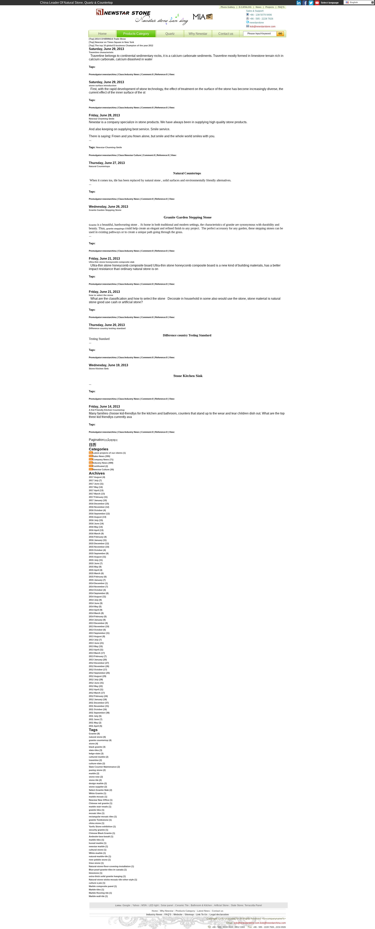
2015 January (97, 580)
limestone (95, 873)
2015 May (95, 567)
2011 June (95, 719)
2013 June (96, 643)
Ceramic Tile (182, 905)
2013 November (99, 626)
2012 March (97, 693)
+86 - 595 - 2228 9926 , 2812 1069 (228, 927)
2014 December (98, 583)
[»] (116, 440)
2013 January (98, 659)
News (258, 7)
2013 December (98, 623)
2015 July (96, 560)
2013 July (95, 640)
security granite (98, 830)
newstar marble (98, 846)
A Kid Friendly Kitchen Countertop (107, 410)
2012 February (98, 696)
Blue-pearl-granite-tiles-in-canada (108, 869)
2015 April (95, 570)
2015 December (99, 543)
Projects (269, 7)
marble (94, 773)
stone (93, 743)
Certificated (100, 466)
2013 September (99, 633)
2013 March (97, 653)
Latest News (203, 911)
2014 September (99, 593)
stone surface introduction (102, 85)
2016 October (97, 510)
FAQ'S (281, 7)
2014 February (98, 616)
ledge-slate (96, 753)
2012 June (96, 683)
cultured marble (98, 757)
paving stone (97, 770)
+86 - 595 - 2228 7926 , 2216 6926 (269, 927)
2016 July (96, 520)
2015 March (96, 573)
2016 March (96, 533)
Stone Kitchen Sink (99, 368)
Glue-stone (96, 863)
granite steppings (115, 228)
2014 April (95, 610)
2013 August (97, 636)
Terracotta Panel (253, 905)
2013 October (97, 630)
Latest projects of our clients (109, 453)
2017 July (95, 480)
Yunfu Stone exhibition (102, 826)
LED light (154, 905)
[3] (113, 440)
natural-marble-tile (100, 856)
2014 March (96, 613)
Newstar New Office (100, 800)
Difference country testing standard (107, 328)
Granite (92, 225)
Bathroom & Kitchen (201, 905)
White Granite (97, 793)
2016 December (99, 503)
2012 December (99, 663)
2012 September (99, 673)
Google (126, 905)
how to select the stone (101, 295)
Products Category (136, 33)
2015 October (97, 550)
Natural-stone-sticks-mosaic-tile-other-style (113, 879)
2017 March (97, 494)
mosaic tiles (96, 813)
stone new (96, 777)
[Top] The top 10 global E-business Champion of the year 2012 (121, 45)
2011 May (95, 722)
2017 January (98, 500)
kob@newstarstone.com (262, 26)
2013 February (98, 656)
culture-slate (97, 763)
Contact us (225, 33)
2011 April (95, 726)
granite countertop (100, 740)
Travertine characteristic (101, 52)
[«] (106, 440)
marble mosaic (98, 796)
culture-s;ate (97, 883)
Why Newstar (198, 33)
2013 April (96, 649)
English (353, 2)
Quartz (170, 33)
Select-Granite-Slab (100, 790)
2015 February (98, 576)
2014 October (97, 590)
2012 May (96, 686)
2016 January (98, 540)
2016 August (97, 517)
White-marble (97, 853)
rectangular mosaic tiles (103, 816)
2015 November (99, 547)
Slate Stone (237, 905)
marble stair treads (100, 806)
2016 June (96, 523)
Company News (103, 459)
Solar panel (167, 905)
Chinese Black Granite (102, 833)
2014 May (95, 606)
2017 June (96, 484)
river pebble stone (100, 860)
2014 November (98, 586)
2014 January (97, 620)
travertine (95, 760)
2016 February (98, 537)
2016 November (99, 507)
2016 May (96, 527)
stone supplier (98, 787)
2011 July (95, 716)
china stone (96, 823)
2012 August (97, 676)
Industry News (103, 463)
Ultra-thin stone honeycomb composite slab (111, 262)
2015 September (99, 553)
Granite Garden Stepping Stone (105, 210)
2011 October (98, 709)
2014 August (97, 596)
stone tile (95, 780)
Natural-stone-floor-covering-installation (111, 866)
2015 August (97, 557)
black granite (97, 747)
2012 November (99, 666)
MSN (144, 905)
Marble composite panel (103, 886)
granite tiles (96, 810)
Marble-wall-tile (98, 896)
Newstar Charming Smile (101, 119)
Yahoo (135, 905)
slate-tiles (95, 750)
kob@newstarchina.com (273, 923)
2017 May (96, 487)
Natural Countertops (99, 166)
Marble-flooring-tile (100, 893)
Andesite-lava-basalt (101, 836)
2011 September (99, 713)
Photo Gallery (228, 7)
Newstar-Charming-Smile (109, 147)
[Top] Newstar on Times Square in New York (111, 42)
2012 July (96, 679)
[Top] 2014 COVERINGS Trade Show (107, 39)
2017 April (96, 490)
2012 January (98, 699)
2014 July (95, 600)
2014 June (96, 603)
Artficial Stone (221, 905)
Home (102, 33)
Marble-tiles (96, 889)
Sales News (101, 456)
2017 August (97, 477)
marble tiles (96, 840)
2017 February (98, 497)
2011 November (99, 706)
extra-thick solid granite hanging (107, 876)
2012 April (96, 689)
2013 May (96, 646)
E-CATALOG (245, 7)
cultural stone (97, 850)
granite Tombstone (100, 820)
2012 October (98, 669)
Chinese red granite (100, 803)
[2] (110, 440)
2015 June (96, 563)
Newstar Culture (103, 469)
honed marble (97, 843)
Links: (118, 905)
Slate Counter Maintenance (104, 767)
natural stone (97, 737)
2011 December (99, 703)
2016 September (99, 513)
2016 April (96, 530)
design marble (98, 783)
